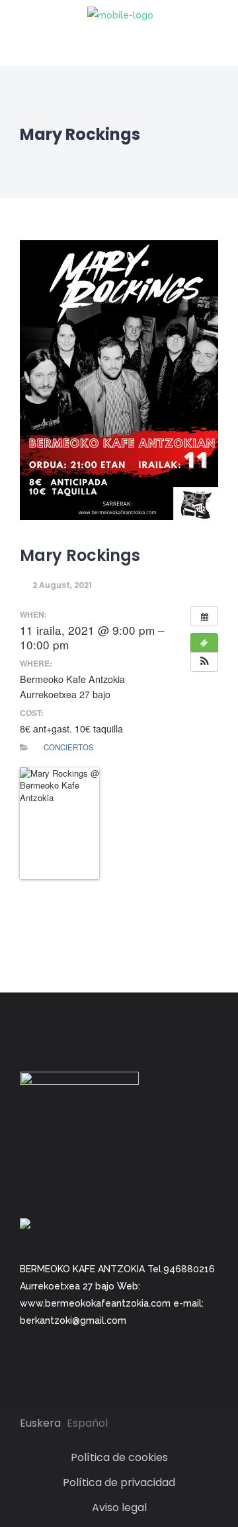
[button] (204, 662)
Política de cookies (119, 1457)
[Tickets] (204, 643)
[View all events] (204, 616)
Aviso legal (119, 1507)
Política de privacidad (119, 1482)
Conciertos (69, 747)
